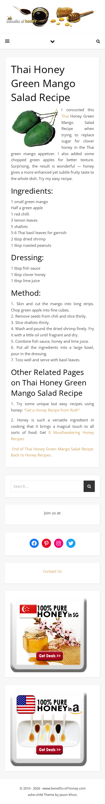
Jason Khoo (68, 794)
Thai (65, 116)
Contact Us (52, 571)
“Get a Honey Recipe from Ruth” (52, 410)
